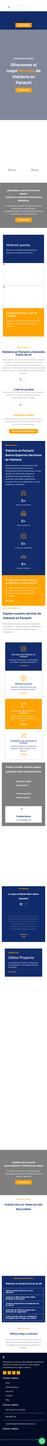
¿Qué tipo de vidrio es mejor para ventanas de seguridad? (20, 1311)
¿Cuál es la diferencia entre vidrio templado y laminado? (20, 1298)
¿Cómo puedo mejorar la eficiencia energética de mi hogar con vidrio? (21, 1317)
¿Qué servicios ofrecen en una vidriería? (19, 1291)
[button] (23, 15)
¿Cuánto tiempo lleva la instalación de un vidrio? (22, 1304)
